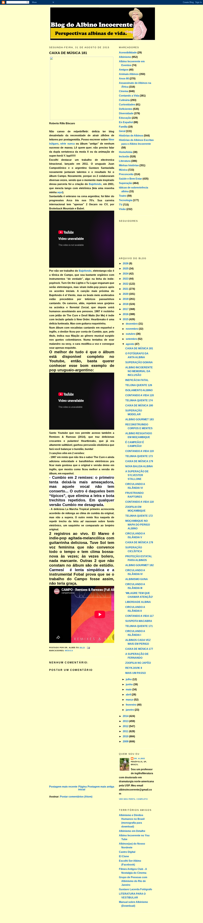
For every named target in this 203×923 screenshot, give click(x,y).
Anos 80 (124, 78)
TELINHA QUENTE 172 (139, 515)
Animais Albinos (129, 74)
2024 (126, 273)
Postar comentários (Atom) (76, 796)
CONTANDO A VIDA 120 (139, 395)
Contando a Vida (129, 95)
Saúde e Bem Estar (130, 178)
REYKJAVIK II (133, 668)
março (130, 699)
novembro (132, 328)
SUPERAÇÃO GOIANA (139, 362)
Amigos (123, 69)
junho (129, 684)
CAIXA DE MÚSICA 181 (68, 53)
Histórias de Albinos (131, 135)
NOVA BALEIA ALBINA (139, 466)
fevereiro (131, 704)
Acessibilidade (128, 52)
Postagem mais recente (63, 786)
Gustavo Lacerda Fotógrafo (135, 889)
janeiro (130, 709)
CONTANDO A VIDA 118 (139, 501)
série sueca (67, 143)
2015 (126, 319)
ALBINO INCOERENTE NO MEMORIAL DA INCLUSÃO (139, 371)
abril (129, 694)
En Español (126, 122)
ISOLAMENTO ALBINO (139, 390)
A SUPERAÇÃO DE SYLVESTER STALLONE (137, 475)
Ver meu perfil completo (133, 799)
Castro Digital (127, 852)
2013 (126, 721)
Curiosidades (127, 104)
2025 (126, 268)
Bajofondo (95, 184)
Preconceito (126, 174)
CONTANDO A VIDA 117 (139, 616)
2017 (126, 309)
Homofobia (125, 152)
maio (129, 689)
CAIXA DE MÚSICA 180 (139, 405)
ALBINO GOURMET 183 (139, 419)
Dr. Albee (139, 758)
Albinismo (125, 57)
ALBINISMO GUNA (136, 579)
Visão (122, 209)
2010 (126, 736)
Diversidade (126, 113)
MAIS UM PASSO (135, 673)
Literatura (125, 161)
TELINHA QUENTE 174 (139, 400)
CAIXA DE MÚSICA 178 (139, 542)
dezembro (132, 323)
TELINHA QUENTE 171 (139, 626)
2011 (126, 731)
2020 (126, 294)
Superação (125, 183)
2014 (126, 716)
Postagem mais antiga (101, 786)
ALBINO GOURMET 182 (139, 565)
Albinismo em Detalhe (132, 831)
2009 (126, 741)
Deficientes (125, 109)
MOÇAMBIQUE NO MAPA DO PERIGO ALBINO (137, 525)
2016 (126, 314)
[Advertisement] (73, 762)
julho (129, 679)
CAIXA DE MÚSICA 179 (139, 461)
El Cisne (124, 856)
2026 (126, 263)
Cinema (123, 91)
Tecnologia (125, 200)
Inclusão (124, 156)
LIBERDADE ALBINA (138, 602)
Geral (122, 131)
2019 (126, 299)
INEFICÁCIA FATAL (137, 380)
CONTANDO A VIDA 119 (139, 451)
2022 (126, 283)
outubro (131, 333)
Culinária (124, 100)
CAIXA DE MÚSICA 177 (139, 649)
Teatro (123, 195)
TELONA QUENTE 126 (138, 385)
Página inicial (82, 788)
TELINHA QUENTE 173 (139, 456)
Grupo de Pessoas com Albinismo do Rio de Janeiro (133, 881)
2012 (126, 726)
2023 (126, 278)
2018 (126, 304)
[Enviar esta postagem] (88, 648)
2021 (126, 288)
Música (69, 651)
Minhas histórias (129, 165)
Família (123, 126)
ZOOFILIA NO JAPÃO (138, 663)
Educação (125, 117)
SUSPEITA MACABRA (138, 621)
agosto (130, 344)
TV (120, 204)
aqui (59, 192)
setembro (132, 339)
